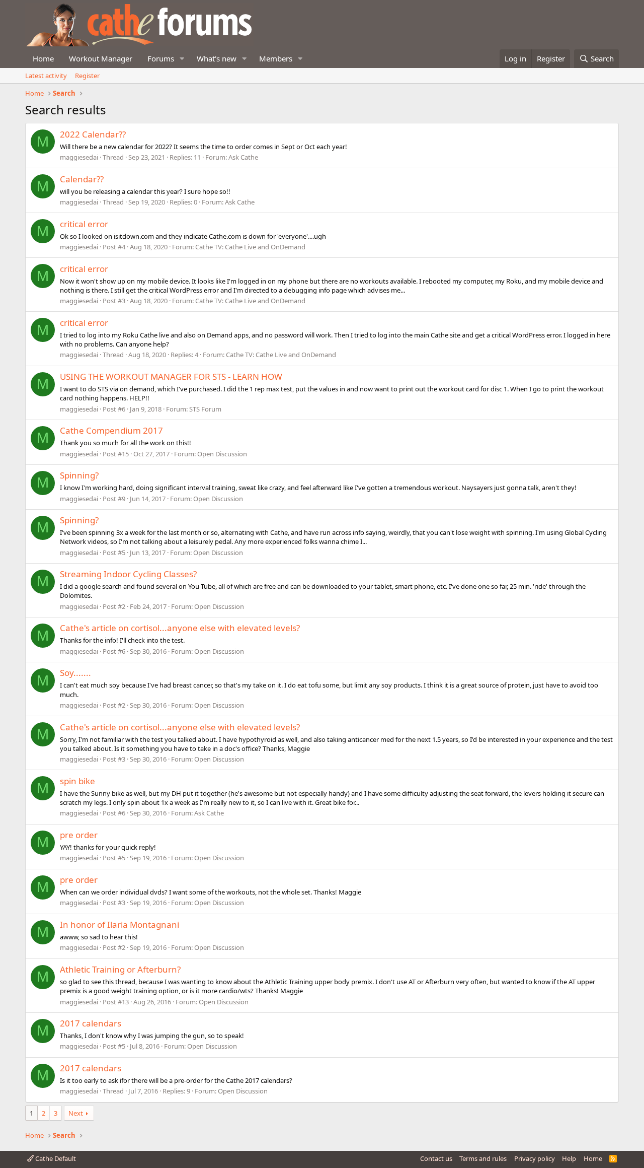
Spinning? (79, 475)
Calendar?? (82, 179)
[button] (182, 58)
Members (275, 58)
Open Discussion (222, 453)
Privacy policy (534, 1158)
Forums (160, 58)
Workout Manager (100, 58)
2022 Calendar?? (93, 134)
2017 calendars (90, 1023)
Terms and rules (483, 1158)
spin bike (77, 781)
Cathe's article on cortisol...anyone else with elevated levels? (180, 628)
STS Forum (205, 409)
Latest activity (46, 75)
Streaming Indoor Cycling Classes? (128, 574)
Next (75, 1113)
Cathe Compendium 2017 (111, 430)
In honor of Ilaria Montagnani (119, 924)
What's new (216, 58)
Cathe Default (55, 1158)
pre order (79, 835)
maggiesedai (79, 157)
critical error (84, 224)
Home (43, 58)
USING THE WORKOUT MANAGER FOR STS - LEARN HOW (171, 376)
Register (87, 75)
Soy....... (75, 672)
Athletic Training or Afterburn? (120, 969)
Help (569, 1158)
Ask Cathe (243, 157)
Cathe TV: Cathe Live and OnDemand (250, 246)
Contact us (436, 1158)
